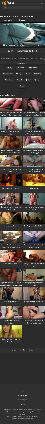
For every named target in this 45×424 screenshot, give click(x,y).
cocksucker (9, 74)
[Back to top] (41, 419)
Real (29, 80)
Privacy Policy (22, 395)
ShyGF (11, 67)
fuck (28, 74)
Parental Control (22, 400)
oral (20, 80)
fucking (38, 74)
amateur (22, 67)
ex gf (20, 74)
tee (23, 86)
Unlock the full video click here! (23, 51)
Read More (21, 63)
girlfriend (10, 80)
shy (37, 80)
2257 (22, 391)
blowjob (34, 67)
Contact (22, 404)
